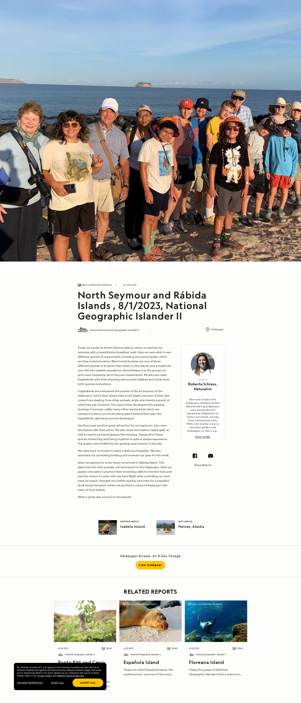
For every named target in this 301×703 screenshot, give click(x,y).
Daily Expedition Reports (76, 604)
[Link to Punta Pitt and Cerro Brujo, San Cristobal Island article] (85, 621)
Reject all (57, 682)
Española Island (141, 662)
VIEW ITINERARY (150, 565)
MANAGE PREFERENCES (30, 682)
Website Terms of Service (70, 675)
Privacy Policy (44, 675)
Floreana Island (206, 662)
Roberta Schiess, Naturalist (202, 386)
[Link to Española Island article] (150, 621)
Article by (203, 379)
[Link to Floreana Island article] (216, 621)
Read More (202, 437)
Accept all (88, 682)
